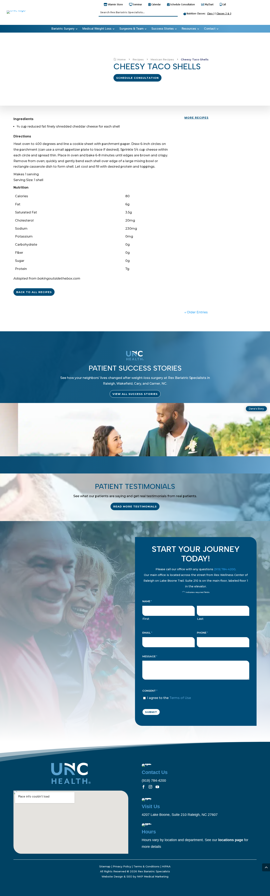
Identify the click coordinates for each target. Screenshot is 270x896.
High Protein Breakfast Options (215, 130)
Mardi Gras (207, 246)
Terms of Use (180, 698)
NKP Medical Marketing (152, 876)
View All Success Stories (135, 393)
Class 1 (210, 13)
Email (147, 632)
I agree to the (169, 698)
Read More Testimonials (135, 506)
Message (149, 656)
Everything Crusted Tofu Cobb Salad (220, 167)
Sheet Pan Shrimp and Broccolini (216, 204)
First (146, 619)
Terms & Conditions (146, 866)
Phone (202, 632)
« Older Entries (196, 312)
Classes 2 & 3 (223, 13)
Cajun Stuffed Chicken (208, 241)
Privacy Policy (122, 866)
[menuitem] (64, 29)
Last (200, 619)
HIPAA (166, 866)
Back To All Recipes (34, 292)
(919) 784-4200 (224, 569)
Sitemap (104, 866)
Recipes (193, 134)
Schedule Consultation (137, 77)
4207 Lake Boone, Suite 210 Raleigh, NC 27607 (180, 815)
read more (197, 148)
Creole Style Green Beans (210, 278)
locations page (230, 840)
